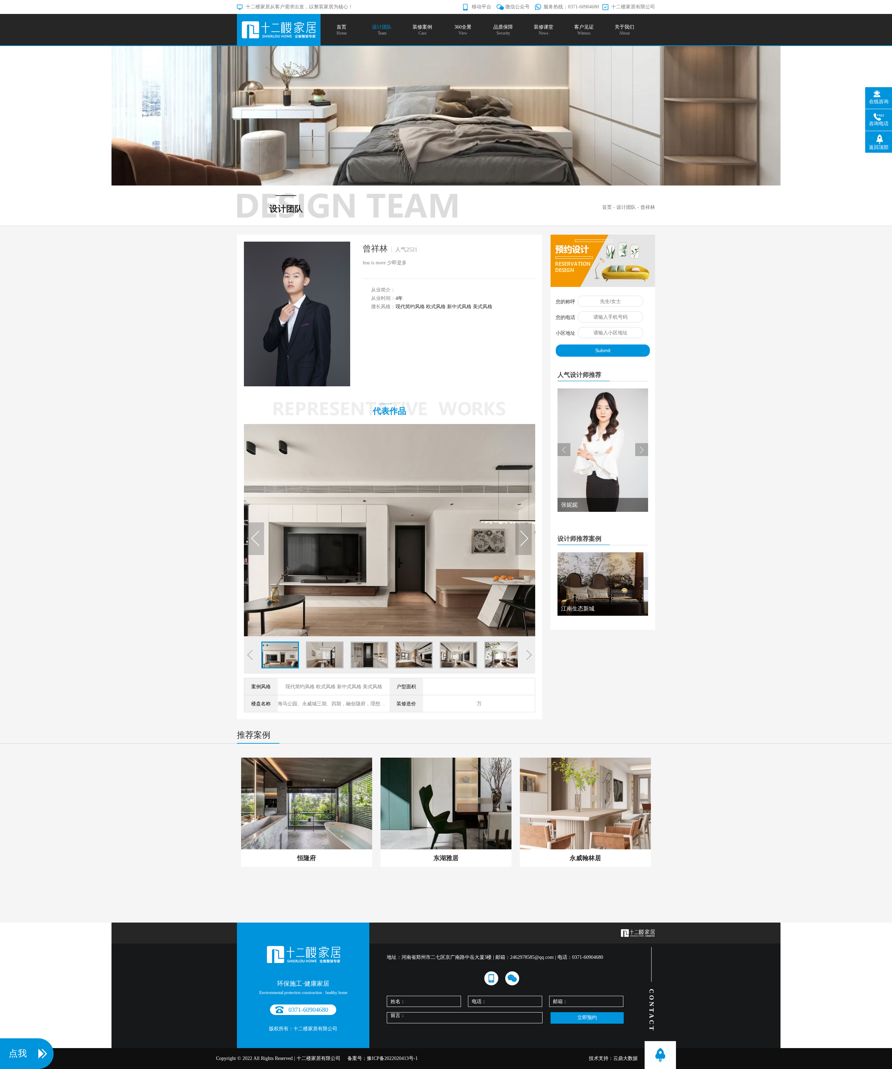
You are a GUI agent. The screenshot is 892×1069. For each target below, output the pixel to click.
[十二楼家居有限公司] (279, 29)
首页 (607, 207)
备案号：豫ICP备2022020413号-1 (382, 1058)
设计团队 (626, 207)
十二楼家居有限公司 (633, 6)
